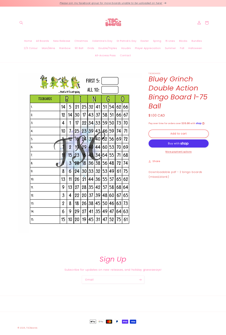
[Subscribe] (140, 280)
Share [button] (156, 161)
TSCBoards (32, 328)
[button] (21, 23)
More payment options (178, 151)
